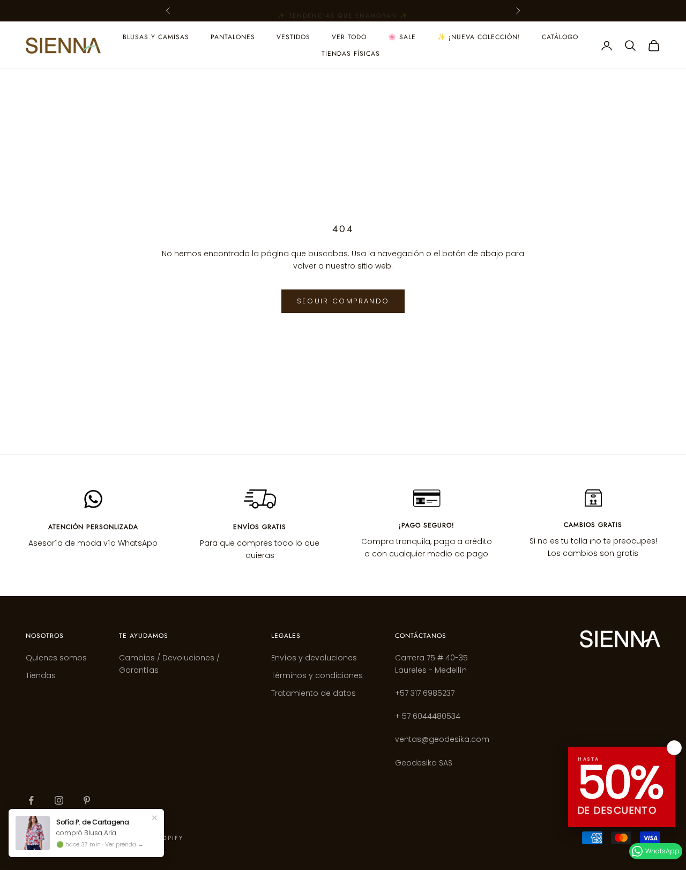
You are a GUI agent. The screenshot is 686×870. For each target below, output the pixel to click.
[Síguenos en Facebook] (31, 800)
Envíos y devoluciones (314, 657)
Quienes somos (56, 657)
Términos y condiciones (317, 675)
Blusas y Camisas (156, 37)
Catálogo (560, 37)
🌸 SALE (402, 37)
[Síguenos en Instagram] (59, 800)
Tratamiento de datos (313, 693)
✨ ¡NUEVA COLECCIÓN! (478, 37)
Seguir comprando (343, 301)
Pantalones (233, 37)
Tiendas (41, 675)
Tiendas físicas (351, 53)
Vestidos (293, 37)
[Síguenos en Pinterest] (86, 800)
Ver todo (349, 37)
